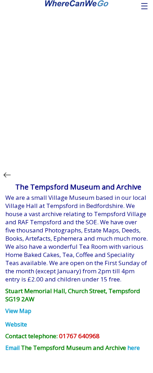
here (133, 348)
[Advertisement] (76, 86)
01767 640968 (79, 336)
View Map (18, 311)
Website (16, 324)
